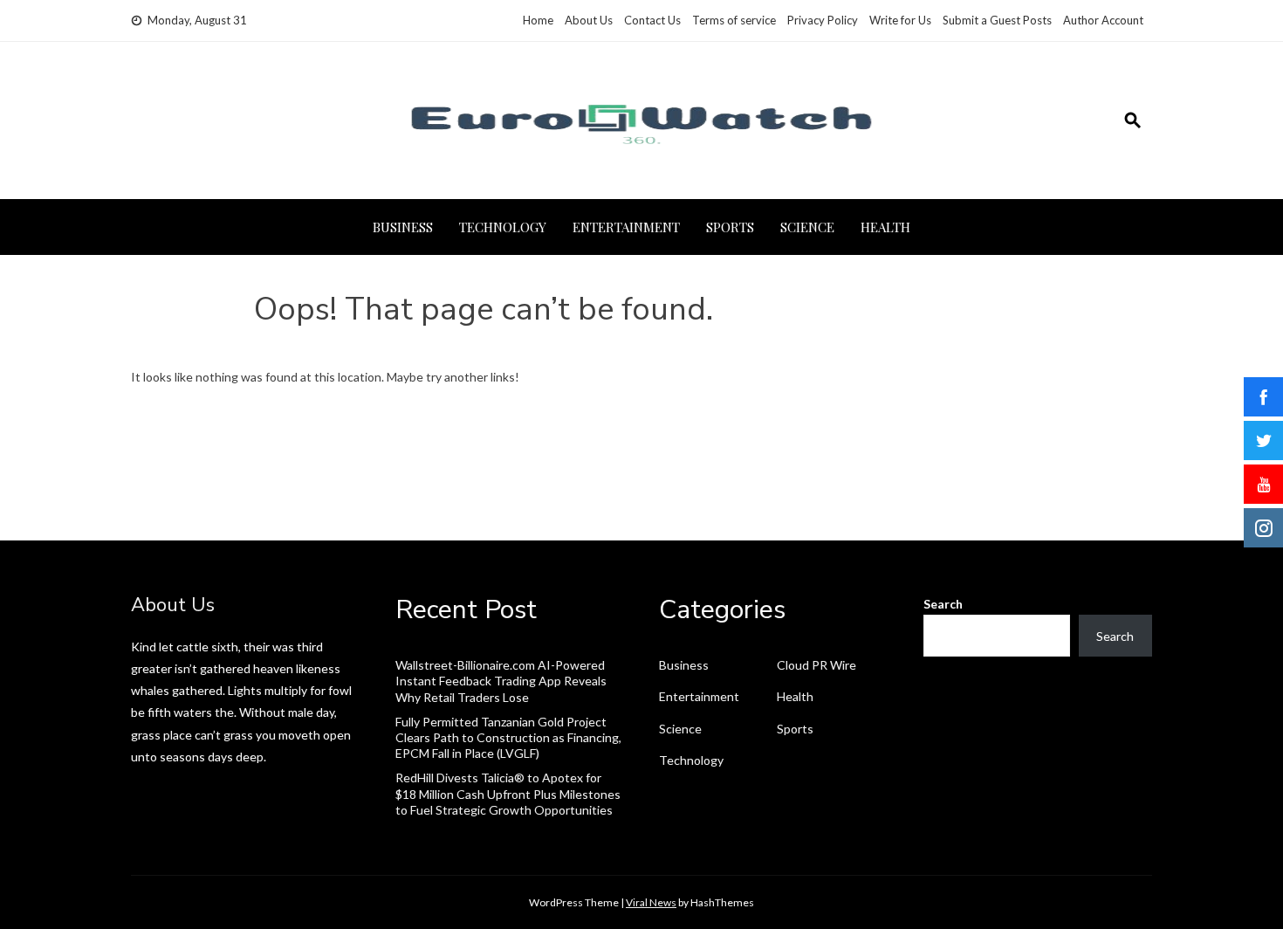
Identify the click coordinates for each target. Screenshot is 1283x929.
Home (538, 20)
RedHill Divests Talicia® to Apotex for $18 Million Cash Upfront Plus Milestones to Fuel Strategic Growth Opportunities (508, 793)
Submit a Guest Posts (997, 20)
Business (403, 227)
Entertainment (626, 227)
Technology (502, 227)
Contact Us (652, 20)
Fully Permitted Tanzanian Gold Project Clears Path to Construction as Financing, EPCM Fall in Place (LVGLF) (508, 737)
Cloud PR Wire (816, 664)
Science (807, 227)
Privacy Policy (822, 20)
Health (885, 227)
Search (943, 603)
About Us (589, 20)
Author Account (1103, 20)
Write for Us (900, 20)
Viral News (651, 902)
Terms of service (734, 20)
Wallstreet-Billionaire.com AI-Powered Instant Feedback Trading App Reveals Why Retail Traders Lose (501, 680)
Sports (730, 227)
